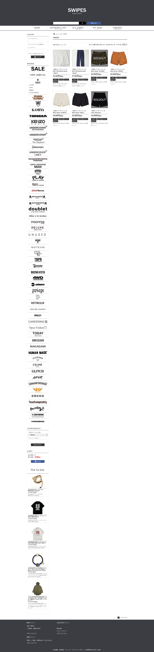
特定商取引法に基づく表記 (93, 649)
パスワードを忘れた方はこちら (36, 53)
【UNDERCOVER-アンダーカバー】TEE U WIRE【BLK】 (37, 516)
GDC (61, 34)
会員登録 (61, 649)
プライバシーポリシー (78, 649)
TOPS (31, 87)
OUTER (31, 85)
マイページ (68, 649)
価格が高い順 (111, 44)
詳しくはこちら (32, 633)
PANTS (31, 90)
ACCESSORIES (34, 92)
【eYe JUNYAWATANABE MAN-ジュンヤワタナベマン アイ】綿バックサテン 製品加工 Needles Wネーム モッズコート (37, 598)
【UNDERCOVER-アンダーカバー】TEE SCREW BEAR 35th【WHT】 (37, 542)
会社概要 (55, 649)
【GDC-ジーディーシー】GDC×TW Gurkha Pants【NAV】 (79, 71)
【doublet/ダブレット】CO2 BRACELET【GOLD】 (35, 490)
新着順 (97, 44)
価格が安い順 (103, 44)
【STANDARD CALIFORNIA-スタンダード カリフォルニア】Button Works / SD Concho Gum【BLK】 (37, 569)
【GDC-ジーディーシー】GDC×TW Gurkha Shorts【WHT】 (60, 71)
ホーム (57, 34)
